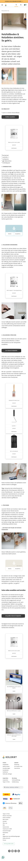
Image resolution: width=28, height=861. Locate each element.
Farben (4, 762)
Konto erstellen (6, 817)
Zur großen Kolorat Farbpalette (13, 616)
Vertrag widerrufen (9, 843)
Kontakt (5, 821)
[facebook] (9, 851)
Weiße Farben (6, 766)
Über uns (5, 823)
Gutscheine (17, 768)
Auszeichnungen (7, 830)
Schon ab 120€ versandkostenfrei (13, 1)
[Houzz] (18, 851)
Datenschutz (6, 827)
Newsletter (5, 832)
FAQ (4, 825)
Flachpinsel (5, 155)
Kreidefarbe (6, 770)
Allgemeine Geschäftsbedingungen (11, 836)
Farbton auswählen (10, 117)
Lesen (14, 691)
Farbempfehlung (16, 780)
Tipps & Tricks (6, 782)
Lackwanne (5, 159)
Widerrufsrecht (6, 838)
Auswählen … (18, 233)
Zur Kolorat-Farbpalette (11, 350)
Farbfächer (5, 772)
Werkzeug (16, 764)
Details (9, 233)
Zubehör (16, 762)
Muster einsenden (7, 815)
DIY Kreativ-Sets (18, 766)
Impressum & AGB (7, 829)
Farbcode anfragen (7, 774)
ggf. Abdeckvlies (6, 161)
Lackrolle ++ (5, 157)
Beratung (14, 778)
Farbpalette (5, 764)
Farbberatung (15, 782)
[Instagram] (15, 851)
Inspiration (5, 778)
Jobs (4, 834)
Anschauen (14, 148)
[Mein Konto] (21, 5)
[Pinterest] (12, 851)
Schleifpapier (6, 163)
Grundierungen (6, 768)
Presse (4, 840)
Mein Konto (5, 819)
